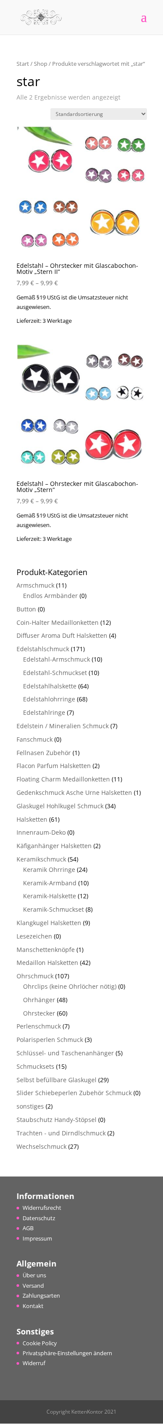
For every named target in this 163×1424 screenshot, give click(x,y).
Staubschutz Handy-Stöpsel (56, 1119)
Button (26, 609)
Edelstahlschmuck (43, 649)
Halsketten (32, 819)
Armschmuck (35, 585)
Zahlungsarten (41, 1295)
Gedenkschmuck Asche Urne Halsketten (74, 792)
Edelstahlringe (44, 712)
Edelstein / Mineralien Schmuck (63, 726)
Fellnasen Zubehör (44, 753)
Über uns (34, 1275)
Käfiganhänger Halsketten (54, 846)
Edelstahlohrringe (49, 699)
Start (23, 64)
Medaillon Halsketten (47, 962)
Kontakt (33, 1306)
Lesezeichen (34, 936)
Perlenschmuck (39, 1026)
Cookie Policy (40, 1343)
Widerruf (34, 1363)
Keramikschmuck (41, 859)
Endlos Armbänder (50, 595)
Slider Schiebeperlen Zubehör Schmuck (74, 1093)
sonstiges (30, 1106)
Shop (40, 64)
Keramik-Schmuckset (53, 909)
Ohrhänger (39, 1000)
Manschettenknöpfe (46, 949)
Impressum (37, 1238)
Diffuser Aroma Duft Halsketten (62, 635)
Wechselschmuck (42, 1146)
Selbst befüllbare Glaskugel (56, 1080)
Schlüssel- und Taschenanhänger (65, 1053)
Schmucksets (35, 1066)
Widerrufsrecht (42, 1208)
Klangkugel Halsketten (49, 923)
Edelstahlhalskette (50, 686)
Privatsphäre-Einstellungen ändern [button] (67, 1353)
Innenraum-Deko (41, 832)
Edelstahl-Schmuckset (55, 673)
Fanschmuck (35, 739)
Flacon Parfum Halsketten (54, 766)
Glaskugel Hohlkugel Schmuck (60, 806)
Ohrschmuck (35, 976)
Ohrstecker (39, 1013)
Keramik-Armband (50, 883)
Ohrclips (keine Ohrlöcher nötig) (69, 986)
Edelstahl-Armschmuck (56, 659)
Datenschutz (39, 1218)
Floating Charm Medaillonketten (63, 779)
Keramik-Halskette (49, 896)
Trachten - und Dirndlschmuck (61, 1133)
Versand (33, 1285)
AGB (28, 1228)
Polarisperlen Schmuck (50, 1039)
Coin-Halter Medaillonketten (58, 622)
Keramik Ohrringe (49, 869)
